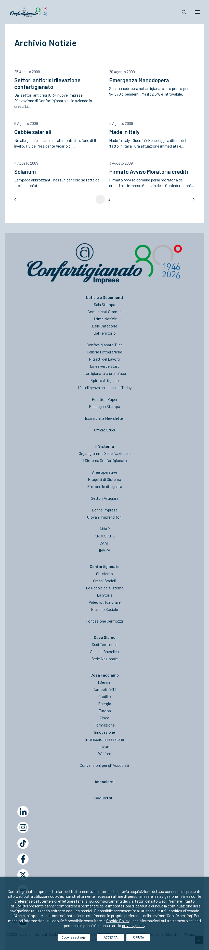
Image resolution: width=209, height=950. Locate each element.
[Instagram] (23, 827)
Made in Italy (124, 131)
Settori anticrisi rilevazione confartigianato (47, 83)
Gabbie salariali (32, 131)
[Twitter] (23, 874)
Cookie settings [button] (74, 937)
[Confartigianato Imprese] (28, 12)
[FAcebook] (23, 859)
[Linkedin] (23, 811)
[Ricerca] (181, 12)
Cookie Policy (117, 920)
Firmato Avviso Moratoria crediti (148, 171)
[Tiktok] (23, 843)
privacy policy (133, 925)
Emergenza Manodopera (139, 80)
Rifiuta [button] (138, 937)
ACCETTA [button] (110, 937)
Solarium (25, 171)
